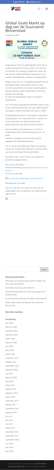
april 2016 (9, 451)
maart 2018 (10, 397)
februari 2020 (11, 377)
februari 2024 (11, 342)
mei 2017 (9, 424)
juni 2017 (9, 420)
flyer (19, 183)
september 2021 (12, 366)
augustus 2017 (11, 412)
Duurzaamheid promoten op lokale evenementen (26, 298)
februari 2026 (11, 327)
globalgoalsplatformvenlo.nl (34, 167)
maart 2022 (10, 354)
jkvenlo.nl (9, 170)
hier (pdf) (13, 188)
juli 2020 (9, 373)
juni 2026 (9, 323)
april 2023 (9, 350)
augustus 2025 (11, 331)
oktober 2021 (10, 362)
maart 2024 (10, 338)
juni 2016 (9, 443)
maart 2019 (10, 385)
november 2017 (11, 401)
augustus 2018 (11, 393)
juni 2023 (9, 346)
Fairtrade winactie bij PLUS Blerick (19, 288)
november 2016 (11, 436)
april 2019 (9, 381)
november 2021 (11, 358)
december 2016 (11, 432)
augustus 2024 (11, 334)
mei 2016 (9, 447)
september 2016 (12, 439)
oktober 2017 (10, 404)
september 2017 (12, 408)
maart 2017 (10, 428)
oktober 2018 (10, 389)
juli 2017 (9, 416)
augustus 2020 (11, 369)
